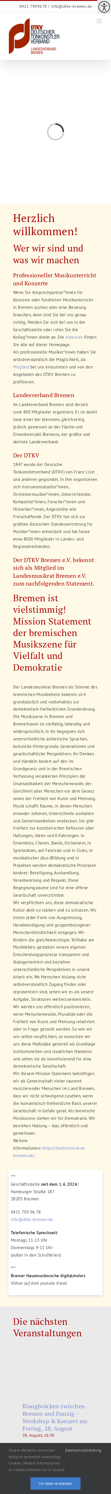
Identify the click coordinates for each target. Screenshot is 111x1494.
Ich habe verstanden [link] (55, 1483)
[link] (104, 7)
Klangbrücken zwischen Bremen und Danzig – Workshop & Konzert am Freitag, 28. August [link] (54, 1417)
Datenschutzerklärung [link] (83, 1450)
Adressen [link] (74, 337)
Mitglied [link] (21, 367)
